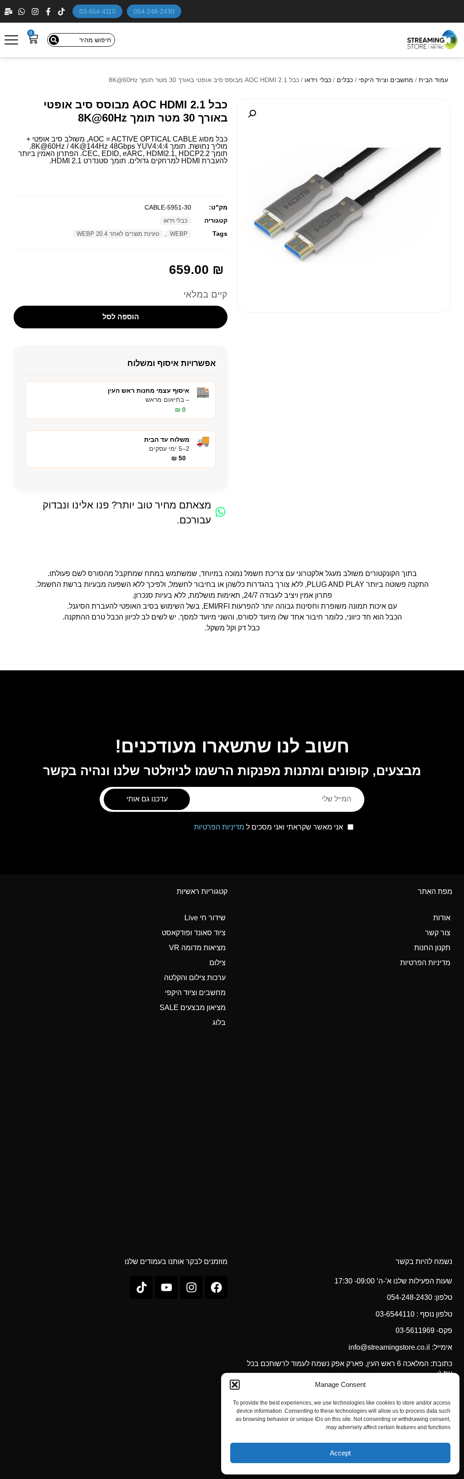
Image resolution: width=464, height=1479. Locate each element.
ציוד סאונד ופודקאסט (194, 933)
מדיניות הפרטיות (219, 827)
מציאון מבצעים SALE (193, 1007)
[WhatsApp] (22, 11)
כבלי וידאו (317, 79)
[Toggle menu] (11, 39)
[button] (234, 1384)
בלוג (219, 1022)
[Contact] (9, 11)
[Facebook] (49, 11)
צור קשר (437, 933)
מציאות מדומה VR (197, 948)
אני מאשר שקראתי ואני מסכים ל (268, 827)
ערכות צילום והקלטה (195, 977)
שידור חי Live (205, 918)
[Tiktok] (141, 1287)
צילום (217, 962)
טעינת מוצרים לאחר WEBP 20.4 (118, 233)
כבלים (345, 79)
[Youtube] (166, 1287)
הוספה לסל (120, 317)
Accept (340, 1453)
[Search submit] (54, 40)
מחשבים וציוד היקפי (385, 79)
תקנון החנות (432, 948)
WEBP (179, 233)
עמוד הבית (433, 79)
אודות (441, 918)
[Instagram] (36, 11)
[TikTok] (62, 11)
